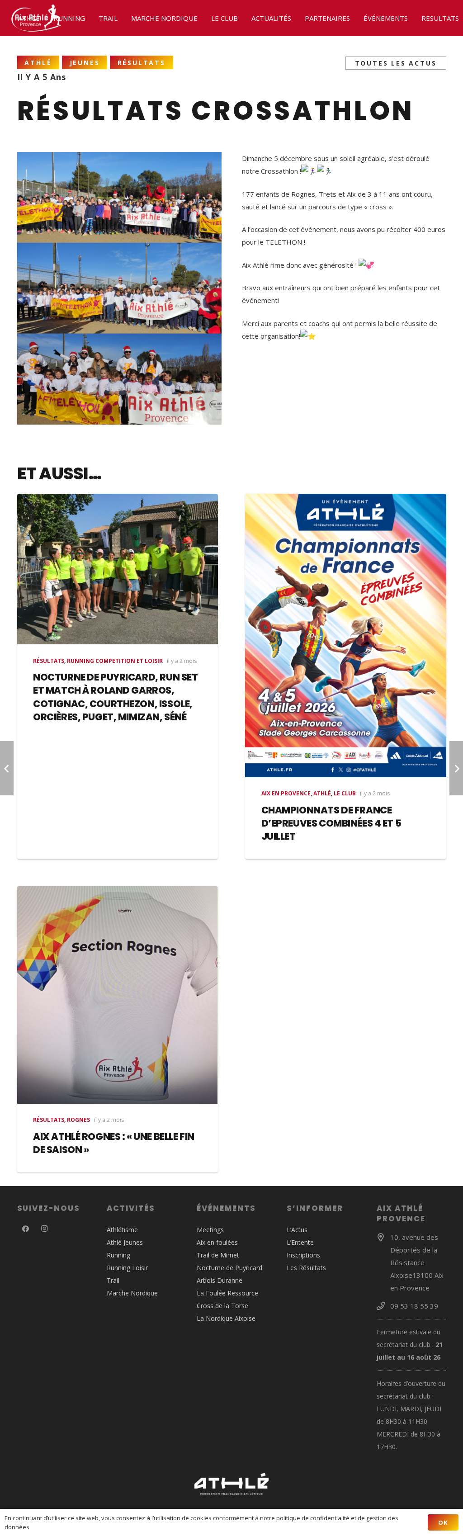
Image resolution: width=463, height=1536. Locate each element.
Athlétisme (122, 1229)
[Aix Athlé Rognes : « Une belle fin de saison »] (117, 995)
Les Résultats (306, 1267)
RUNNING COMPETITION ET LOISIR (115, 661)
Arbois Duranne (219, 1280)
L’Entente (300, 1242)
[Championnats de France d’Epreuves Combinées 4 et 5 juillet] (345, 635)
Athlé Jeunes (125, 1242)
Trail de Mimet (218, 1255)
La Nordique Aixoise (226, 1318)
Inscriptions (303, 1255)
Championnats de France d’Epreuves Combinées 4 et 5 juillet (331, 823)
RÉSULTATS (48, 661)
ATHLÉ (322, 793)
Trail (113, 1280)
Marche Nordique (132, 1293)
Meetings (210, 1229)
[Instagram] (44, 1229)
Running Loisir (127, 1267)
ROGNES (78, 1120)
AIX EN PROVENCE (286, 793)
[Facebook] (25, 1229)
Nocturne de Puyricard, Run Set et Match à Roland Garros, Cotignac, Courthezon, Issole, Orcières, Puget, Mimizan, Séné (115, 697)
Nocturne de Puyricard (229, 1267)
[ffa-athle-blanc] (231, 1484)
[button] (44, 18)
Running (118, 1255)
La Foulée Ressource (227, 1293)
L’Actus (297, 1229)
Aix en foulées (217, 1242)
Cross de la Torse (222, 1305)
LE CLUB (345, 793)
